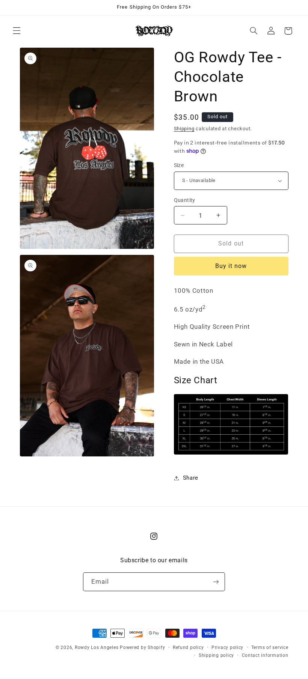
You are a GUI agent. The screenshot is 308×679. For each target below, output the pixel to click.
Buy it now (231, 265)
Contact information (265, 655)
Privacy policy (227, 647)
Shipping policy (216, 655)
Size (179, 165)
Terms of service (269, 647)
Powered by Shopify (142, 647)
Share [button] (190, 477)
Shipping (184, 128)
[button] (16, 30)
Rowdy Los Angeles (97, 647)
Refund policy (188, 647)
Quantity (184, 200)
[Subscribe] (216, 581)
